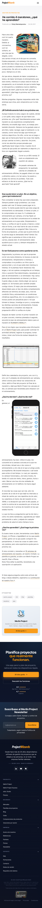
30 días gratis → (21, 631)
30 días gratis (20, 675)
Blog (4, 812)
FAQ (4, 856)
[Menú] (38, 3)
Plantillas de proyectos (10, 808)
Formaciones (7, 860)
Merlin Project (11, 330)
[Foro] (26, 769)
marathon (6, 601)
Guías (5, 815)
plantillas (30, 597)
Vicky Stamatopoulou (19, 24)
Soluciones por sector (10, 823)
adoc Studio (7, 791)
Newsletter (6, 847)
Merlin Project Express (10, 788)
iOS (17, 597)
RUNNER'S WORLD (18, 323)
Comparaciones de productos (12, 819)
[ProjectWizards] (21, 747)
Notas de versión (8, 867)
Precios (5, 795)
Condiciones (34, 900)
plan (14, 601)
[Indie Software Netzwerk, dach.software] (21, 894)
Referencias (7, 836)
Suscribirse (32, 725)
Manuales (6, 804)
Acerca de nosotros (9, 832)
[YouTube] (21, 769)
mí (7, 327)
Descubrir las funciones (21, 681)
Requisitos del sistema (10, 871)
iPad (22, 597)
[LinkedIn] (16, 769)
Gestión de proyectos (11, 13)
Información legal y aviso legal (12, 900)
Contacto (6, 863)
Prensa (5, 843)
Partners (5, 839)
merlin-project (7, 597)
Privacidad (26, 900)
